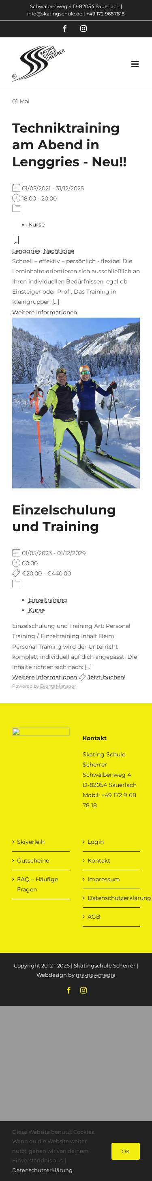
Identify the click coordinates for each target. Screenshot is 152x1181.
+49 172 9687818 (105, 14)
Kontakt (99, 860)
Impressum (104, 879)
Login (96, 841)
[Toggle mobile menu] (135, 64)
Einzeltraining (47, 600)
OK (126, 1151)
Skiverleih (31, 841)
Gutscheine (33, 860)
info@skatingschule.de (54, 14)
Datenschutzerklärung (112, 898)
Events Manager (58, 686)
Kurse (36, 224)
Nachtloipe (58, 251)
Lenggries (26, 251)
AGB (94, 916)
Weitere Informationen (44, 312)
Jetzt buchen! (106, 677)
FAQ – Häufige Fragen (37, 884)
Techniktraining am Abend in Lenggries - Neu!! (69, 145)
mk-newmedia (96, 975)
